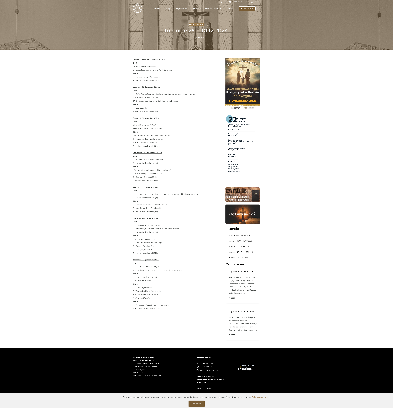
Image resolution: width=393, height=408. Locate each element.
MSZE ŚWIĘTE (247, 9)
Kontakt (230, 9)
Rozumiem (196, 404)
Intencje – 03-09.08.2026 (238, 246)
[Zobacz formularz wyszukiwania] (258, 8)
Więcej (233, 298)
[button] (242, 84)
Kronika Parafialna (213, 9)
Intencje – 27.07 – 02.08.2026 (240, 252)
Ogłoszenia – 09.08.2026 (241, 311)
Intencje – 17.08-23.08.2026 (239, 235)
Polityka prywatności (261, 397)
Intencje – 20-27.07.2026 (238, 258)
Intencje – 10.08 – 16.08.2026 (240, 241)
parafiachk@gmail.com (209, 370)
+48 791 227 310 (206, 367)
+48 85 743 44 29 (206, 363)
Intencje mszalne (196, 24)
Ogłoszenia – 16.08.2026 (241, 271)
